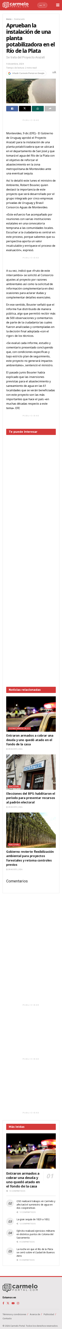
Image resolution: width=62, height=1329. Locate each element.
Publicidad (49, 1314)
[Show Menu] (57, 5)
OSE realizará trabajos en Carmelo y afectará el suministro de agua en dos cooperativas (36, 1204)
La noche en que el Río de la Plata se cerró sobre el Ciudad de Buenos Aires (36, 1252)
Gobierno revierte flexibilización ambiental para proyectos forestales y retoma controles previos (30, 858)
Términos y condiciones (14, 1314)
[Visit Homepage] (15, 5)
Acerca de (35, 1314)
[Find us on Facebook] (3, 1303)
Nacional (14, 786)
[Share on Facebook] (12, 108)
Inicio (8, 19)
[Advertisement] (31, 558)
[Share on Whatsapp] (38, 108)
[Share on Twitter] (25, 108)
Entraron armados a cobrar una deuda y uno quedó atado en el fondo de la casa (29, 739)
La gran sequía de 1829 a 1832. (33, 1219)
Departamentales (19, 728)
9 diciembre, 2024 (15, 64)
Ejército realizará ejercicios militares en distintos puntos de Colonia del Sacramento (36, 1234)
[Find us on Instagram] (18, 1303)
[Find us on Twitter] (8, 1303)
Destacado (19, 19)
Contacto (7, 1318)
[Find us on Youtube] (13, 1303)
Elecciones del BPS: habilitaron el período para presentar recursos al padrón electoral (30, 797)
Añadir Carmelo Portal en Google (28, 73)
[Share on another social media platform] (50, 108)
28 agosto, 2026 (15, 749)
